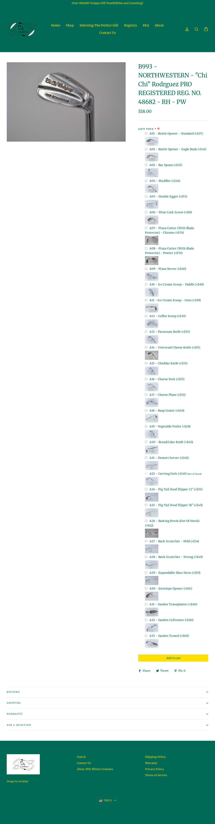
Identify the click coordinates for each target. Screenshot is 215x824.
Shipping (14, 703)
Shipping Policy (155, 756)
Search (81, 756)
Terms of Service (156, 775)
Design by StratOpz (17, 781)
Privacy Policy (154, 769)
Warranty (15, 713)
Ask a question (19, 725)
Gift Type (146, 129)
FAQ (146, 25)
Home (55, 25)
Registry (130, 25)
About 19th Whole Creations (95, 769)
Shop (70, 25)
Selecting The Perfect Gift (99, 25)
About (159, 25)
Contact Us (107, 33)
